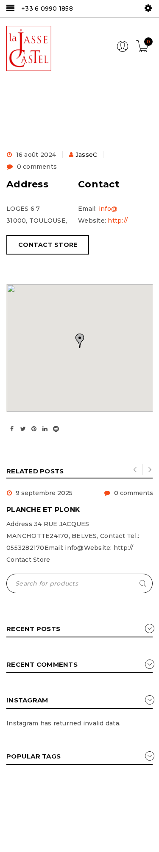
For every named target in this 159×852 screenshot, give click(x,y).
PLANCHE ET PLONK (43, 510)
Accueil (16, 119)
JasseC (86, 155)
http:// (118, 220)
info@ (108, 208)
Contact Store (47, 245)
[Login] (122, 50)
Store (47, 119)
